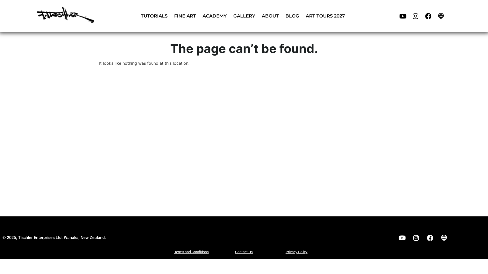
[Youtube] (402, 16)
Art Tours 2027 (325, 16)
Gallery (244, 16)
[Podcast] (441, 16)
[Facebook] (428, 16)
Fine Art (185, 16)
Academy (215, 16)
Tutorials (154, 16)
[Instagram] (415, 16)
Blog (292, 16)
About (270, 16)
